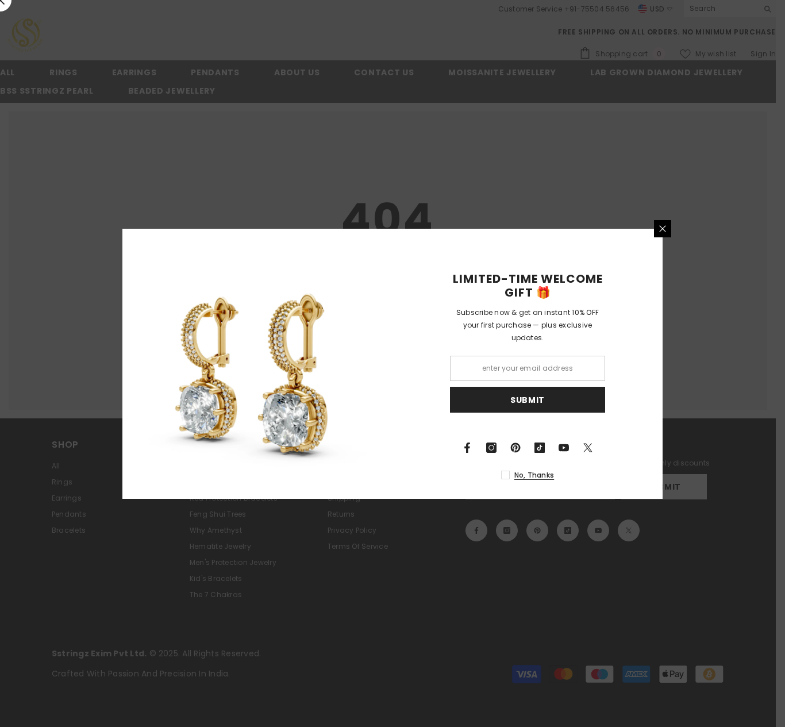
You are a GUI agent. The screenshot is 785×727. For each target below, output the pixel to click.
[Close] (662, 228)
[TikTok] (540, 448)
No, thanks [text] (534, 475)
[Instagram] (491, 448)
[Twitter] (588, 448)
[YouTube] (564, 448)
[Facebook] (467, 448)
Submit (527, 399)
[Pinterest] (515, 448)
